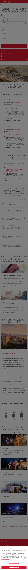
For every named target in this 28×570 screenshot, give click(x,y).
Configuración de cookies (14, 563)
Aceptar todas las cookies (14, 567)
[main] (14, 558)
